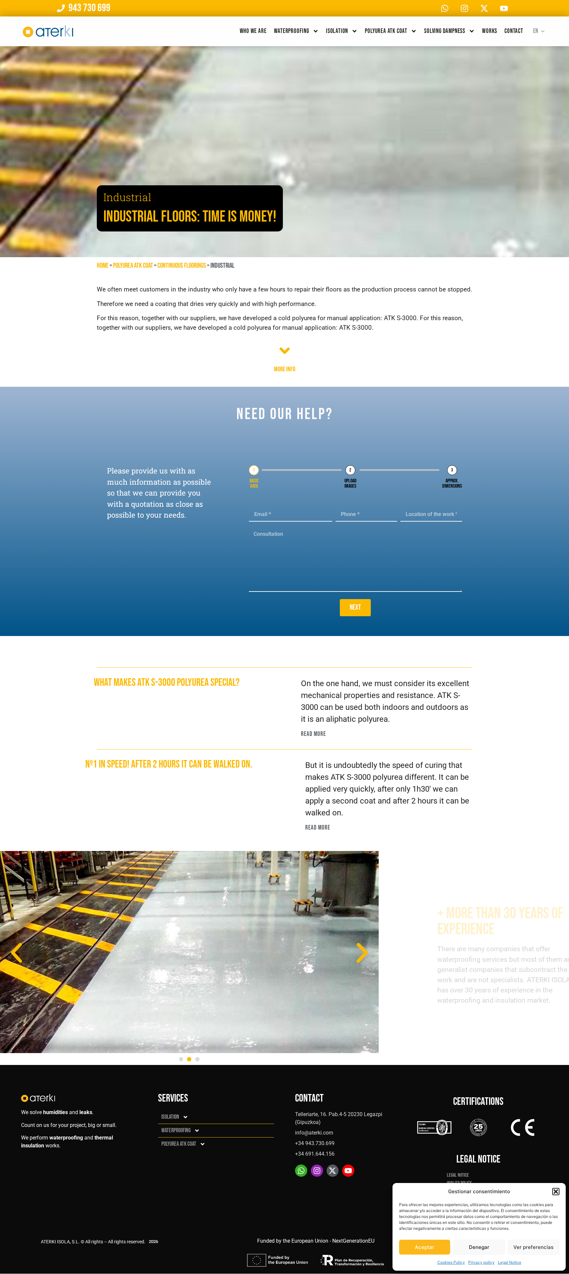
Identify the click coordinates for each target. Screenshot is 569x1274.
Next (355, 607)
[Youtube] (504, 8)
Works (489, 31)
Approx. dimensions (452, 483)
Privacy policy (481, 1262)
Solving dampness (444, 31)
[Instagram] (464, 8)
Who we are (253, 31)
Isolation (337, 31)
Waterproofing (291, 31)
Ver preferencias (533, 1247)
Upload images (350, 483)
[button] (556, 1191)
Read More (313, 734)
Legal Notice (509, 1262)
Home (103, 265)
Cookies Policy (451, 1262)
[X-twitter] (484, 8)
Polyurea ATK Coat (386, 31)
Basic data (254, 483)
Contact (513, 31)
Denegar (479, 1247)
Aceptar (424, 1247)
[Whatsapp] (444, 8)
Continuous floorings (181, 265)
